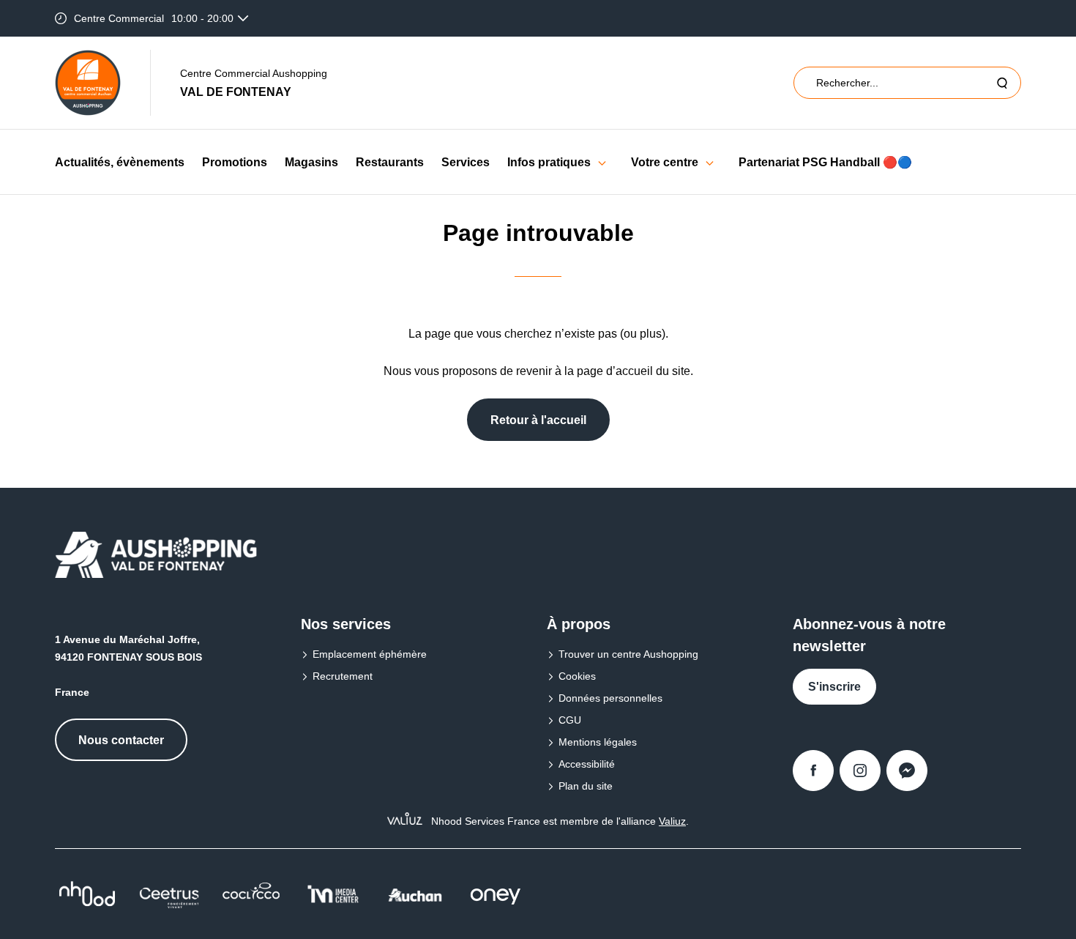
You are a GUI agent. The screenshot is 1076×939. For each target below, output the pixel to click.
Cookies (577, 676)
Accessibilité (586, 764)
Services (465, 162)
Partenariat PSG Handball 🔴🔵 (825, 162)
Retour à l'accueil (538, 420)
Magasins (311, 162)
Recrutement (343, 676)
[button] (602, 162)
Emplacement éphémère (370, 654)
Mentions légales (597, 742)
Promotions (234, 162)
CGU (569, 720)
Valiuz (672, 821)
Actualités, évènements (119, 162)
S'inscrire (834, 686)
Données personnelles (610, 698)
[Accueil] (88, 83)
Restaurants (390, 162)
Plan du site (585, 786)
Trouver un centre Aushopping (628, 654)
